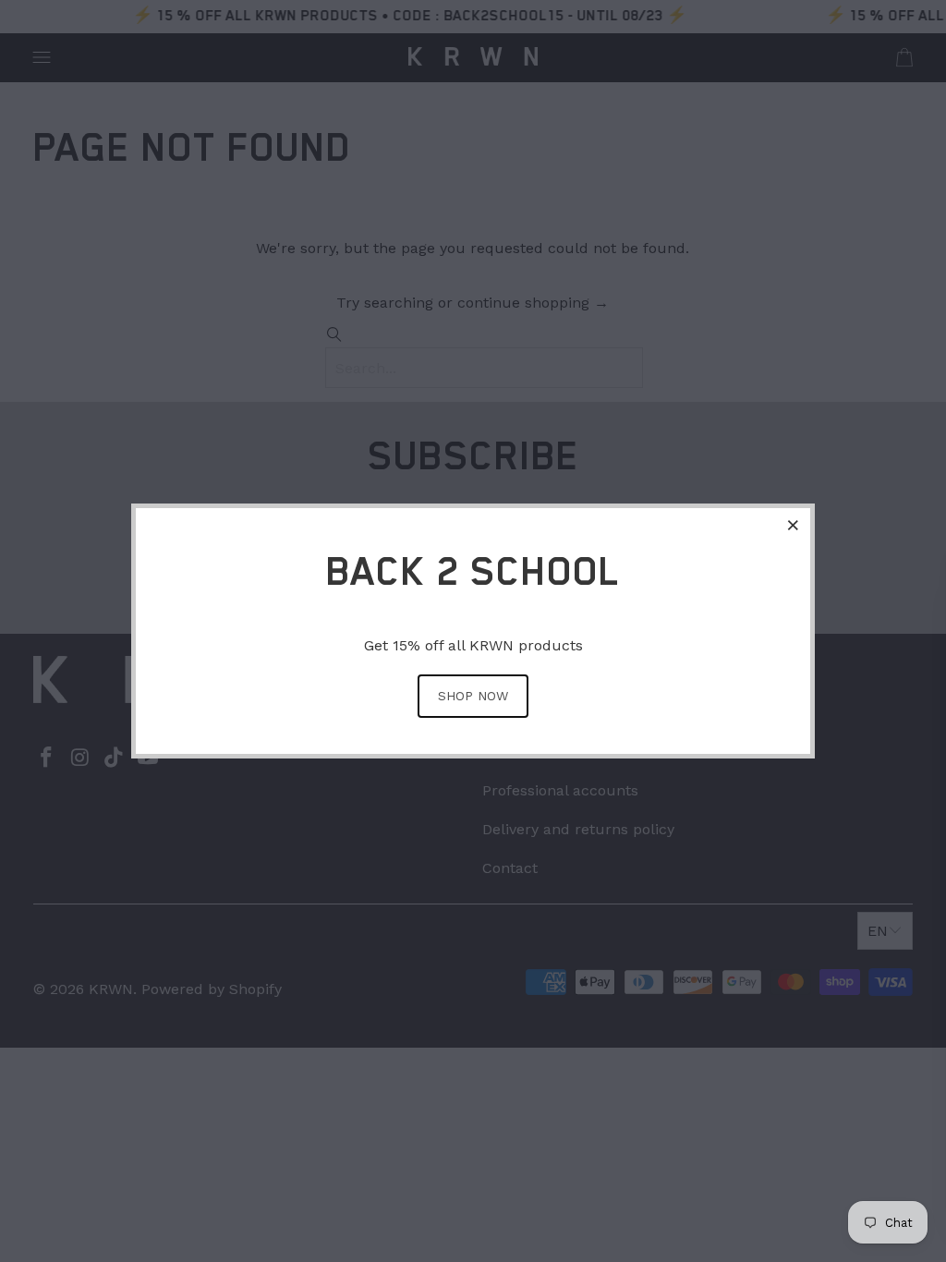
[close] (793, 524)
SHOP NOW (473, 695)
